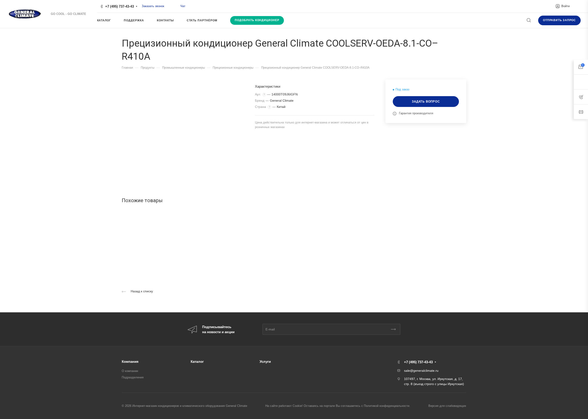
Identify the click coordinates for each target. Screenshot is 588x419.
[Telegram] (175, 6)
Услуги (265, 361)
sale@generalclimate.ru (421, 370)
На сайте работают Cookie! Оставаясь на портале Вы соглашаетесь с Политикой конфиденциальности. (337, 406)
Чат (182, 6)
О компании (130, 371)
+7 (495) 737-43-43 (119, 6)
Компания (130, 361)
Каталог (197, 361)
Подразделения (133, 377)
